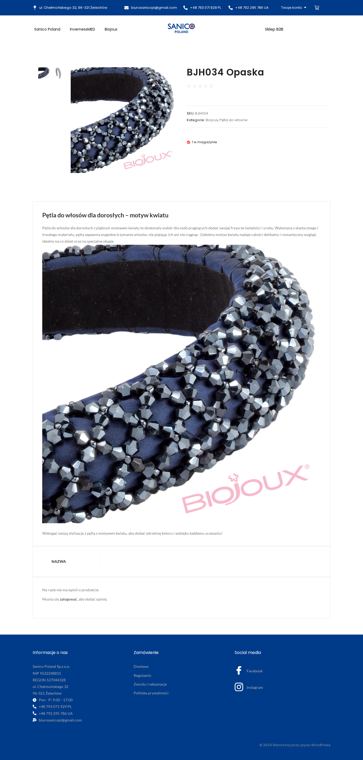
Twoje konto (291, 7)
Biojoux (111, 29)
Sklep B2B (274, 29)
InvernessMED (82, 29)
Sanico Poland (47, 29)
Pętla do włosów (234, 120)
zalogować (68, 599)
